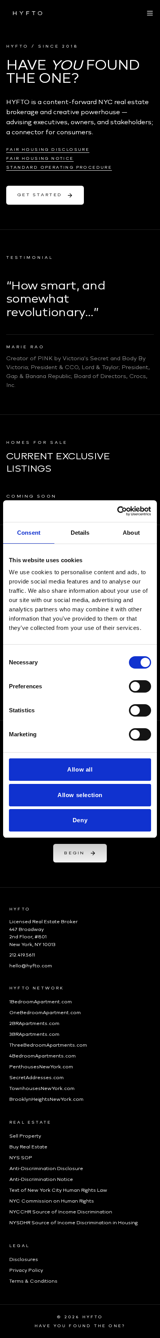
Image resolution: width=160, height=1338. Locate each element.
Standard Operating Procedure (59, 167)
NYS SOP (20, 1157)
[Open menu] (149, 13)
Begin (74, 852)
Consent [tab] (28, 532)
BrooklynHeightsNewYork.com (46, 1099)
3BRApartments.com (34, 1034)
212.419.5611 (22, 955)
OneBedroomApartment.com (45, 1012)
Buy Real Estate (28, 1147)
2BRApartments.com (34, 1023)
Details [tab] (80, 532)
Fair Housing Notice (40, 158)
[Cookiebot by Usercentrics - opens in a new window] (117, 511)
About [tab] (131, 532)
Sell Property (25, 1136)
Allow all (79, 769)
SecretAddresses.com (36, 1077)
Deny (80, 820)
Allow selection (80, 795)
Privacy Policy (26, 1270)
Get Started (39, 194)
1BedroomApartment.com (40, 1001)
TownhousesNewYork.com (42, 1088)
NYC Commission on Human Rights (51, 1201)
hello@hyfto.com (30, 965)
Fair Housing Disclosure (47, 149)
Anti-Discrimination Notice (41, 1179)
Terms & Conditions (33, 1281)
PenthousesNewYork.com (41, 1066)
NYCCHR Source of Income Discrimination (60, 1212)
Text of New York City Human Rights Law (58, 1190)
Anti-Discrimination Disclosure (46, 1168)
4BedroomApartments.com (42, 1056)
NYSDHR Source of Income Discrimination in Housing (73, 1222)
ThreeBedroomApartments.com (48, 1045)
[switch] (140, 686)
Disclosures (23, 1259)
